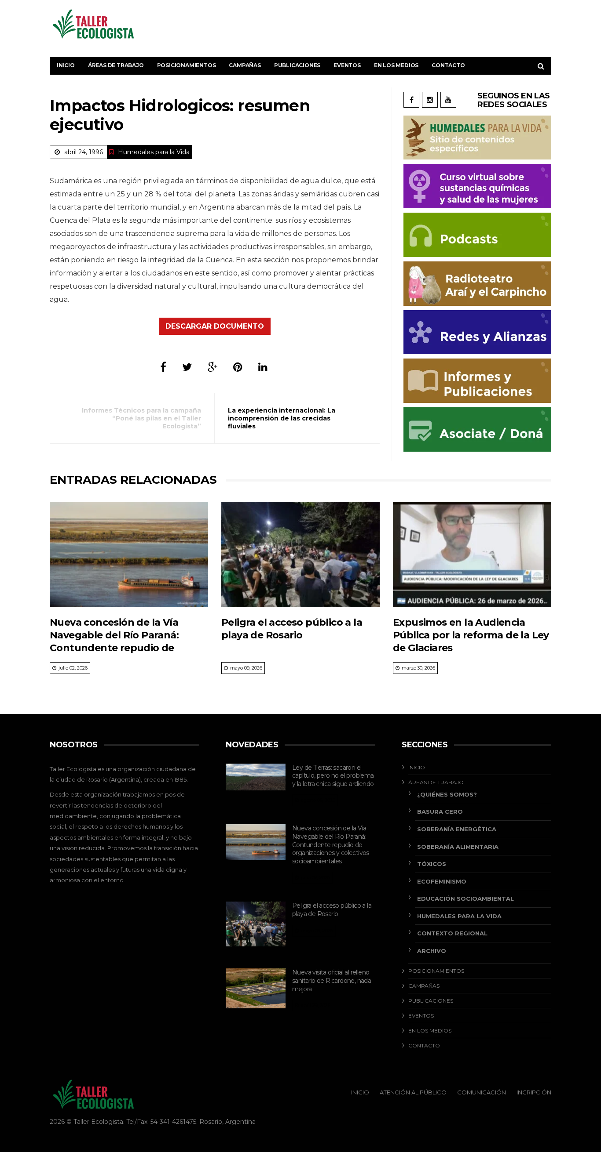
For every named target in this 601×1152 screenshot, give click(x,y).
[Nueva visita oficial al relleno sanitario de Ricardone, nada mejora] (256, 988)
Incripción (534, 1092)
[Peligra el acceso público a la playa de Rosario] (300, 554)
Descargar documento (214, 326)
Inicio (66, 65)
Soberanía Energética (456, 829)
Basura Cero (440, 811)
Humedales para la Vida (154, 152)
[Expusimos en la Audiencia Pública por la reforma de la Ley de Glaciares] (472, 554)
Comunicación (481, 1092)
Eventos (347, 65)
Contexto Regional (452, 933)
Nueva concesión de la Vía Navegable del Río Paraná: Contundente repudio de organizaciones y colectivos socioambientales (117, 648)
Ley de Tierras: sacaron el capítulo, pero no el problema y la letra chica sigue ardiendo (333, 776)
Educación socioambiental (465, 898)
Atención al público (413, 1092)
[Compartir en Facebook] (163, 367)
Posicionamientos (186, 65)
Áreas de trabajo (116, 65)
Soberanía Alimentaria (457, 846)
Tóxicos (431, 863)
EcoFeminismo (441, 881)
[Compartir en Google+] (212, 367)
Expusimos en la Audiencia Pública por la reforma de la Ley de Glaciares (471, 635)
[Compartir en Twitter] (187, 367)
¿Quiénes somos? (447, 794)
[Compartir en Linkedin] (263, 367)
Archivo (431, 950)
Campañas (244, 65)
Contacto (448, 65)
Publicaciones (297, 65)
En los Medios (396, 65)
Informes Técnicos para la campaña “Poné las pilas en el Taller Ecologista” (141, 418)
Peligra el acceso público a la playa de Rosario (331, 910)
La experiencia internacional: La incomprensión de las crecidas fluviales (281, 418)
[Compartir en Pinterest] (238, 367)
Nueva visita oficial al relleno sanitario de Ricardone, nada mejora (331, 980)
